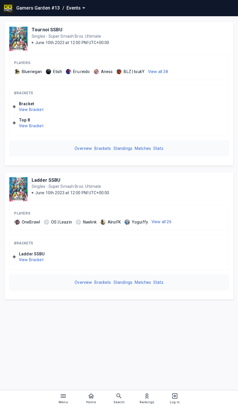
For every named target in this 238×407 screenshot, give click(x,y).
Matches (143, 148)
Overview (83, 148)
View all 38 (158, 71)
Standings (122, 148)
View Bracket (31, 109)
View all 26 (162, 221)
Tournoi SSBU (47, 29)
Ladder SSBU (46, 180)
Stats (158, 148)
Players (22, 63)
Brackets (23, 93)
